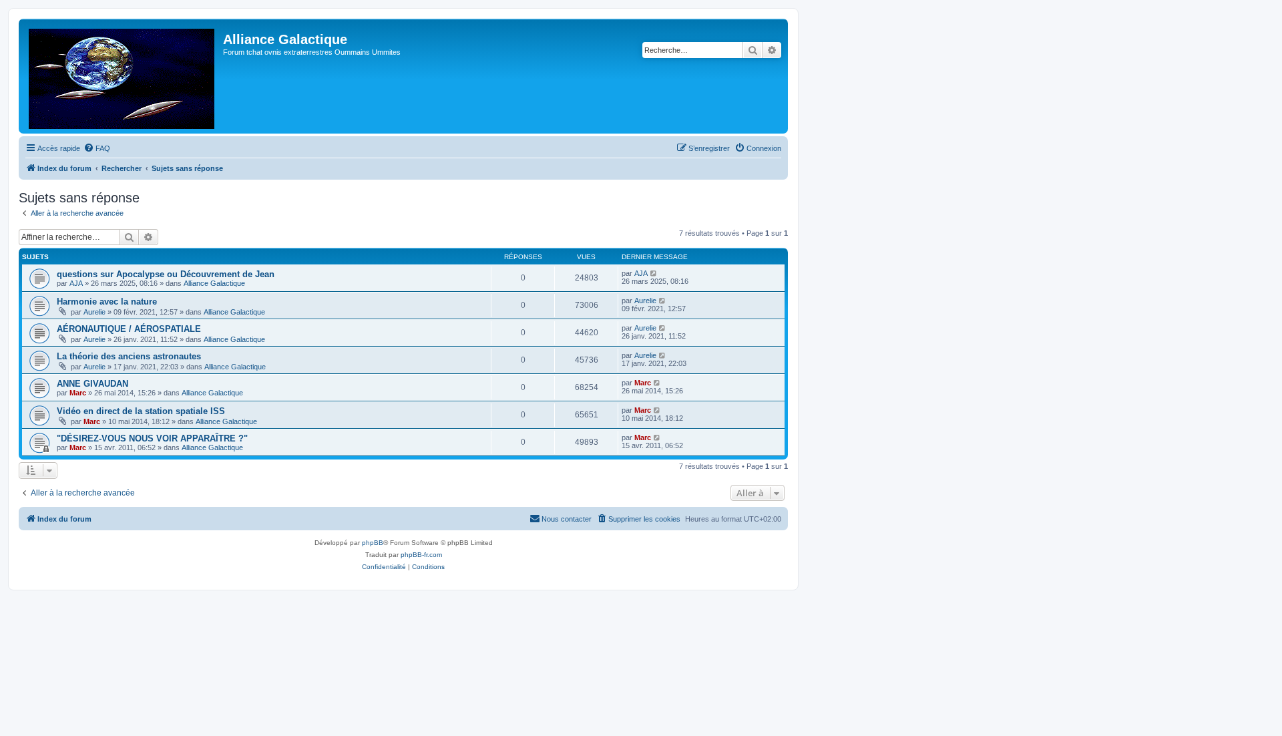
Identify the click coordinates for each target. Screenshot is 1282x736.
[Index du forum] (122, 76)
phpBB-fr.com (421, 554)
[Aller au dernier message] (654, 273)
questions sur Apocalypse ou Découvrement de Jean (165, 274)
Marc (77, 393)
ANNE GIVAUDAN (92, 384)
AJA (76, 283)
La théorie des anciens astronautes (129, 356)
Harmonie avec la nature (107, 302)
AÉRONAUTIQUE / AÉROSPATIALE (129, 329)
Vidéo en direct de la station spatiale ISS (141, 411)
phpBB (372, 542)
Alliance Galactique (214, 283)
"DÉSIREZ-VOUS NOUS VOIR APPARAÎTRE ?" (152, 438)
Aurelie (94, 312)
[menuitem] (96, 148)
